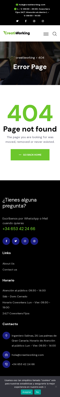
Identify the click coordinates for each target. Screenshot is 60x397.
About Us (8, 263)
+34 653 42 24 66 (18, 228)
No (37, 392)
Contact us (9, 269)
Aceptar (26, 392)
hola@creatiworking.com (32, 4)
